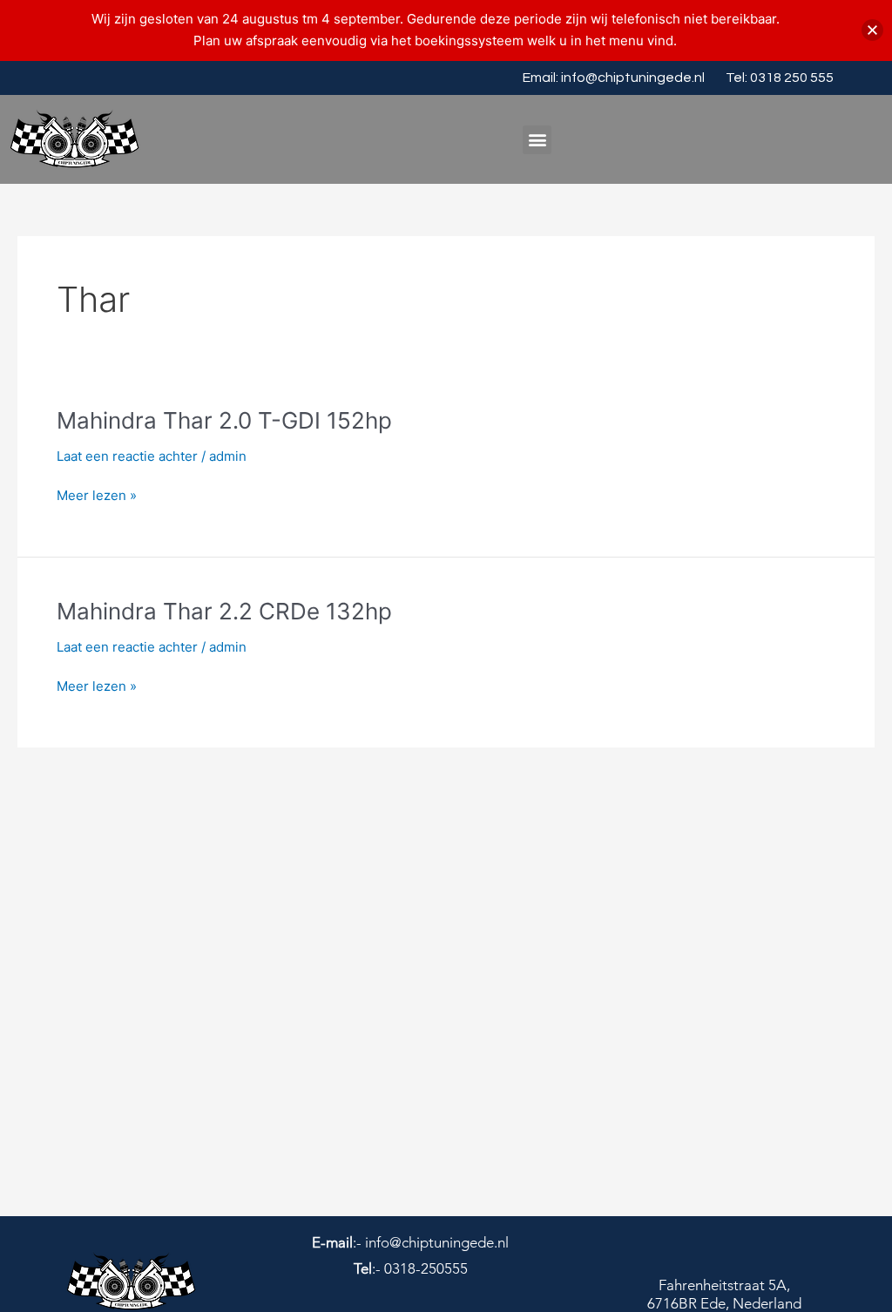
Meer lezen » (97, 496)
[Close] (872, 30)
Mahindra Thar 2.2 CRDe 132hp (224, 611)
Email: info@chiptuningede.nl (614, 78)
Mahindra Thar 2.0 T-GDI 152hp (224, 420)
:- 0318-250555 (411, 1268)
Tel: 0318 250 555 (780, 78)
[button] (537, 139)
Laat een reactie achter (127, 456)
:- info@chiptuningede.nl (410, 1242)
